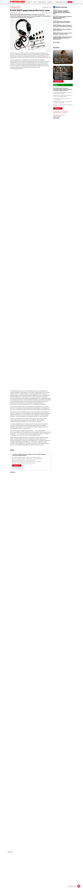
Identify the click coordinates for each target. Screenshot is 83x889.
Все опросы (12, 472)
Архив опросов (56, 117)
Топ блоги (56, 47)
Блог (35, 2)
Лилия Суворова (17, 12)
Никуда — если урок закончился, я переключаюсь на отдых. (63, 105)
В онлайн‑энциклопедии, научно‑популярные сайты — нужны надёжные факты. (28, 458)
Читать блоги (58, 81)
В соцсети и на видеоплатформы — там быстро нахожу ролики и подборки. (27, 457)
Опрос (56, 85)
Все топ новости (56, 42)
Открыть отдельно (57, 116)
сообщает (43, 57)
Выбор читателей (61, 7)
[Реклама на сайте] (78, 886)
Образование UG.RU (15, 7)
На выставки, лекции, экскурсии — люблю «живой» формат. (24, 460)
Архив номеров (41, 2)
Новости (30, 2)
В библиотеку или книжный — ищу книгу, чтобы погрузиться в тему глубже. (27, 461)
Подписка (50, 2)
